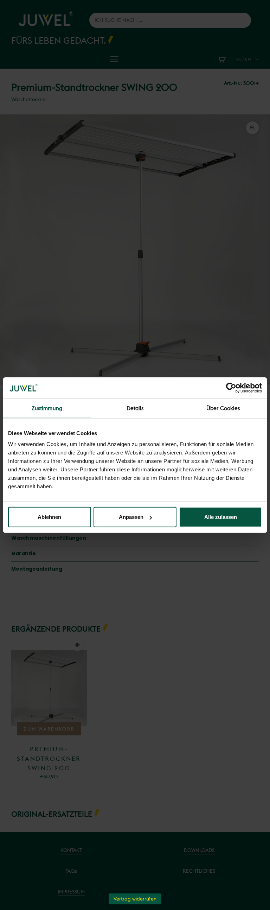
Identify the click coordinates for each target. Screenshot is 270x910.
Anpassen (131, 517)
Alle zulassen (220, 517)
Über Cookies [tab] (223, 407)
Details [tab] (135, 407)
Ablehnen (49, 517)
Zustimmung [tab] (47, 407)
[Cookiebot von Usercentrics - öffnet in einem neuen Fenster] (231, 387)
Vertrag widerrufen (135, 899)
